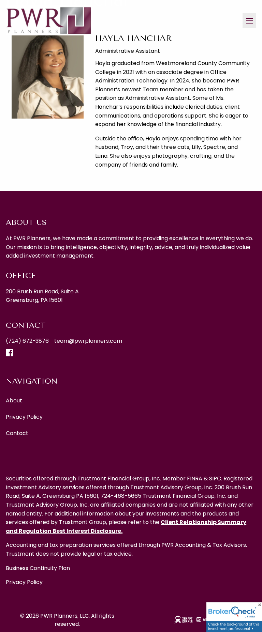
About (14, 400)
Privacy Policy (24, 417)
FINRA (194, 478)
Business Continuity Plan (38, 568)
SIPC (215, 478)
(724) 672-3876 (27, 341)
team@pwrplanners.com (88, 341)
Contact (17, 433)
